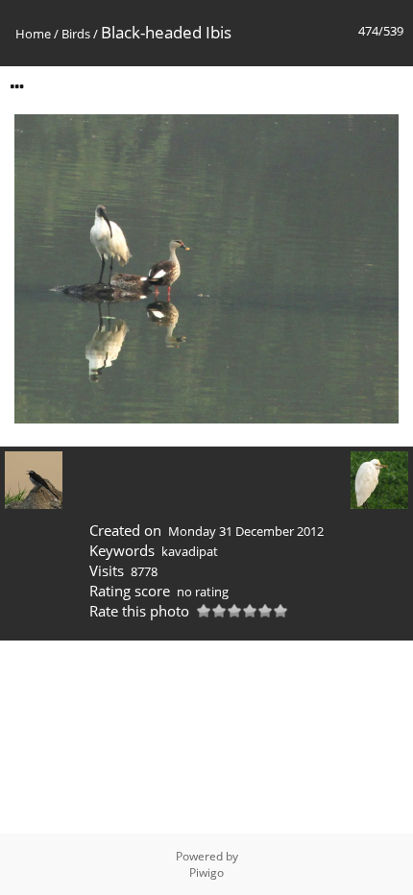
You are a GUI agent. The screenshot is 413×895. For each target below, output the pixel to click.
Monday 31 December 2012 (246, 531)
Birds (75, 33)
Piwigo (206, 872)
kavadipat (189, 551)
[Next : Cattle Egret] (379, 481)
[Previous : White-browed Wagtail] (33, 481)
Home (33, 33)
